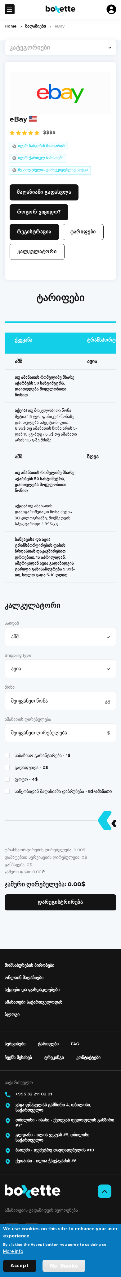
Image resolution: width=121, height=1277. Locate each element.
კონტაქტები (88, 1057)
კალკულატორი (37, 251)
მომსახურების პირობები (29, 965)
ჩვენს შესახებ (18, 1057)
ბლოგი (12, 1014)
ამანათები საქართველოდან (33, 1002)
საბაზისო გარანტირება (42, 755)
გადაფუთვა (31, 767)
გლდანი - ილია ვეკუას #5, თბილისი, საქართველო (53, 1138)
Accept (20, 1265)
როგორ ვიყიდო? (39, 212)
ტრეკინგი (54, 1057)
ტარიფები (83, 232)
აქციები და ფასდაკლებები (32, 989)
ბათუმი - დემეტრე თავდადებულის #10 (55, 1150)
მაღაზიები (35, 26)
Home (10, 26)
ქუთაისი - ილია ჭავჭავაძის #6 (46, 1161)
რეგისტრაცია (34, 232)
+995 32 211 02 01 (34, 1094)
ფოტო (26, 779)
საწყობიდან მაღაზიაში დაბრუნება (63, 791)
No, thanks (64, 1265)
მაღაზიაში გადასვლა (44, 192)
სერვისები (15, 1044)
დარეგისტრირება (60, 902)
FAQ (75, 1044)
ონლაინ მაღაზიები (24, 977)
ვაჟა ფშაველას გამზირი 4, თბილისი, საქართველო (53, 1108)
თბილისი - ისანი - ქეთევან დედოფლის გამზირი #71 (65, 1123)
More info (13, 1251)
